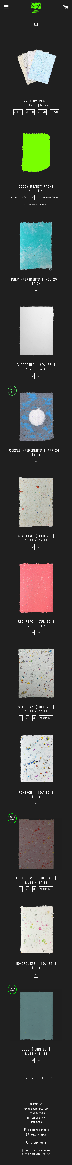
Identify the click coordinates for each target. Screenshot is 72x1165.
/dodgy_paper (38, 1143)
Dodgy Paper (43, 1150)
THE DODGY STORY (36, 1117)
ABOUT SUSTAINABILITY (36, 1108)
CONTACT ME (36, 1104)
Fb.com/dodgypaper (38, 1130)
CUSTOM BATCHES (36, 1113)
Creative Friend (41, 1154)
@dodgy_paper (38, 1134)
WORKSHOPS (36, 1122)
